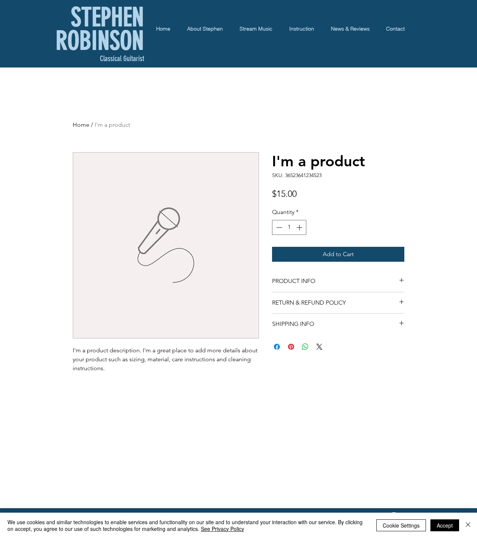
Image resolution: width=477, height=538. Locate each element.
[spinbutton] (289, 227)
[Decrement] (278, 227)
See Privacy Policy (222, 528)
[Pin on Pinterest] (291, 346)
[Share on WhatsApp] (305, 346)
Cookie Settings (401, 525)
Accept (445, 525)
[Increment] (300, 227)
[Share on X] (319, 346)
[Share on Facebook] (276, 346)
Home (81, 124)
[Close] (468, 525)
